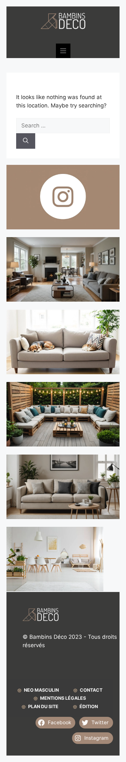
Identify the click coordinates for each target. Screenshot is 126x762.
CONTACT (91, 690)
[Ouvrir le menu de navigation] (63, 51)
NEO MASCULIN (41, 690)
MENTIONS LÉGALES (63, 698)
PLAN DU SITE (43, 706)
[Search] (25, 141)
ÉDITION (88, 706)
